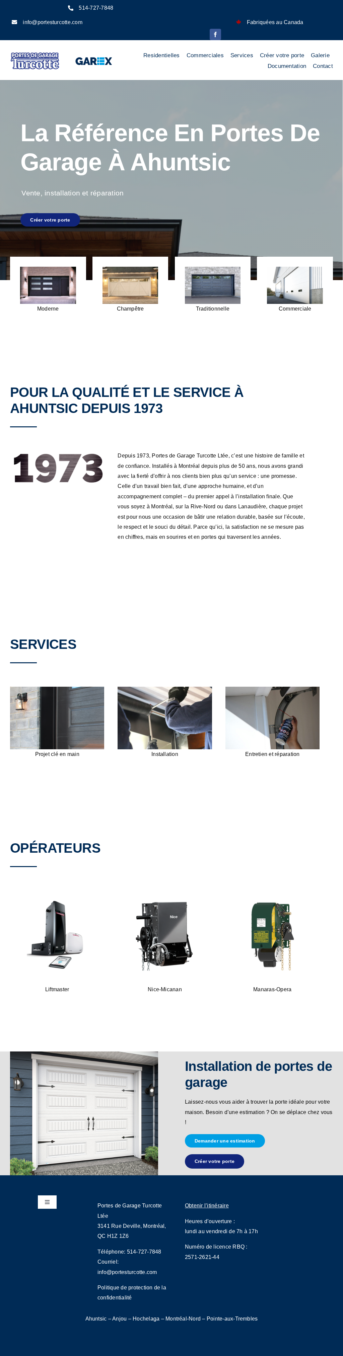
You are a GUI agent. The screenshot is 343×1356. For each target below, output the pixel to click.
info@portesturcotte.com (52, 22)
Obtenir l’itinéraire (207, 1205)
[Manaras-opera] (272, 893)
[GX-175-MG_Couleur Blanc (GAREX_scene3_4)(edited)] (295, 269)
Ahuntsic (96, 1319)
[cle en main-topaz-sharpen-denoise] (57, 689)
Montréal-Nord (183, 1319)
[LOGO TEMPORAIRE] (35, 54)
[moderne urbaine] (48, 269)
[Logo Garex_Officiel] (94, 57)
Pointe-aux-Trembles (232, 1319)
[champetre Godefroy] (130, 269)
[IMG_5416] (272, 689)
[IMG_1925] (165, 689)
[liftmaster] (57, 893)
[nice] (165, 893)
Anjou (119, 1319)
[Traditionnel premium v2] (213, 269)
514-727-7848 (96, 8)
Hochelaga (146, 1319)
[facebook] (215, 34)
